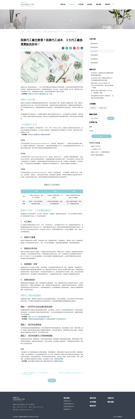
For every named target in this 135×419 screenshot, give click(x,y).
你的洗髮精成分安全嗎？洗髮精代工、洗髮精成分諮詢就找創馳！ (102, 97)
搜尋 (112, 118)
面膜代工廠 (103, 108)
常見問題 (80, 4)
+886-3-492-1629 (21, 407)
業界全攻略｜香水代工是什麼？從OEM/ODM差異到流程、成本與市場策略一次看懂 (102, 85)
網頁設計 (120, 416)
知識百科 (71, 4)
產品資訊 (89, 4)
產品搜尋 (113, 4)
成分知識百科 (94, 59)
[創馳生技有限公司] (27, 4)
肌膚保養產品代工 (69, 404)
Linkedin (81, 48)
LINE (66, 48)
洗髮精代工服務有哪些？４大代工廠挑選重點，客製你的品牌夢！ (36, 373)
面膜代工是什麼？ (96, 146)
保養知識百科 (94, 63)
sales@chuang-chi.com (26, 409)
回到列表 (51, 380)
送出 (101, 136)
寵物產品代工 (68, 409)
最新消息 (63, 4)
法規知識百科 (94, 55)
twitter (70, 48)
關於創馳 (98, 4)
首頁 (23, 32)
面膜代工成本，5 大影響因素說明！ (101, 152)
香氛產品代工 (68, 401)
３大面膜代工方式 (96, 149)
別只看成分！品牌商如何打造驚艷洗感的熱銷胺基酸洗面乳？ (102, 74)
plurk (78, 48)
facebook (63, 48)
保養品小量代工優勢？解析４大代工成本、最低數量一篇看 (101, 92)
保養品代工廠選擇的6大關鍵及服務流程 (70, 373)
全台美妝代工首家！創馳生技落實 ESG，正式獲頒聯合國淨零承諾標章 (102, 79)
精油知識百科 (94, 47)
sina (74, 48)
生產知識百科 (37, 31)
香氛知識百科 (94, 43)
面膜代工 (93, 108)
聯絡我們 (107, 4)
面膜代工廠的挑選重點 (97, 155)
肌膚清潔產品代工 (69, 406)
